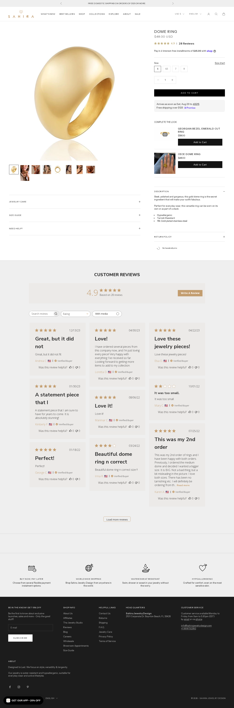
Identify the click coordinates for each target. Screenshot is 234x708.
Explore (114, 14)
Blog (65, 631)
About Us (67, 613)
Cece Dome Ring (189, 154)
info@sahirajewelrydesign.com (196, 625)
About (127, 14)
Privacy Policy (106, 636)
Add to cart (190, 93)
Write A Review (190, 293)
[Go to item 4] (47, 169)
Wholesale (68, 641)
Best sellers (67, 14)
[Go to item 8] (90, 169)
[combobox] (75, 314)
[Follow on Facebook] (10, 686)
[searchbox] (41, 313)
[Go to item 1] (14, 169)
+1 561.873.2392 (188, 628)
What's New (48, 14)
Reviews (67, 627)
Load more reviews (117, 519)
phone (199, 619)
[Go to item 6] (68, 169)
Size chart (220, 63)
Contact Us (104, 613)
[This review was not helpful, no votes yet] (76, 367)
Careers (67, 636)
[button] (23, 700)
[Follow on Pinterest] (27, 686)
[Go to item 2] (25, 173)
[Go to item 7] (79, 169)
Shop (82, 14)
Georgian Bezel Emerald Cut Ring (199, 130)
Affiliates (67, 618)
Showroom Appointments (76, 645)
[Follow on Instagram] (19, 686)
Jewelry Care (105, 631)
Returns (103, 618)
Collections (97, 14)
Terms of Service (107, 641)
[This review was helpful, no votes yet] (70, 367)
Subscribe (20, 638)
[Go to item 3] (36, 169)
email (186, 619)
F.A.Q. (102, 627)
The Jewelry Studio (73, 622)
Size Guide (68, 650)
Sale (137, 14)
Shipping (103, 622)
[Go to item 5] (58, 169)
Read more (183, 485)
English (193, 14)
